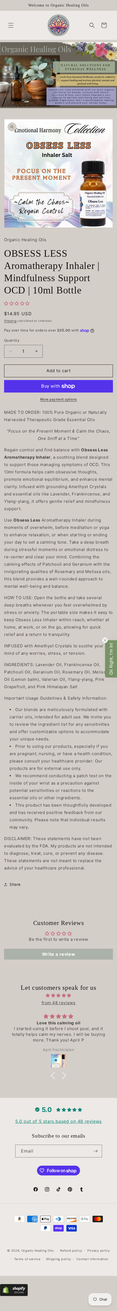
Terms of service (27, 1259)
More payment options (58, 399)
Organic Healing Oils (37, 1250)
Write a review (58, 954)
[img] (58, 995)
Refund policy (71, 1250)
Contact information (92, 1259)
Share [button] (15, 884)
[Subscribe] (96, 1151)
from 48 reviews (59, 1002)
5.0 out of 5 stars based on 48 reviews (58, 1121)
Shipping (10, 320)
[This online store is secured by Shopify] (14, 1294)
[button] (11, 25)
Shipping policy (58, 1259)
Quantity (11, 340)
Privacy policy (98, 1250)
